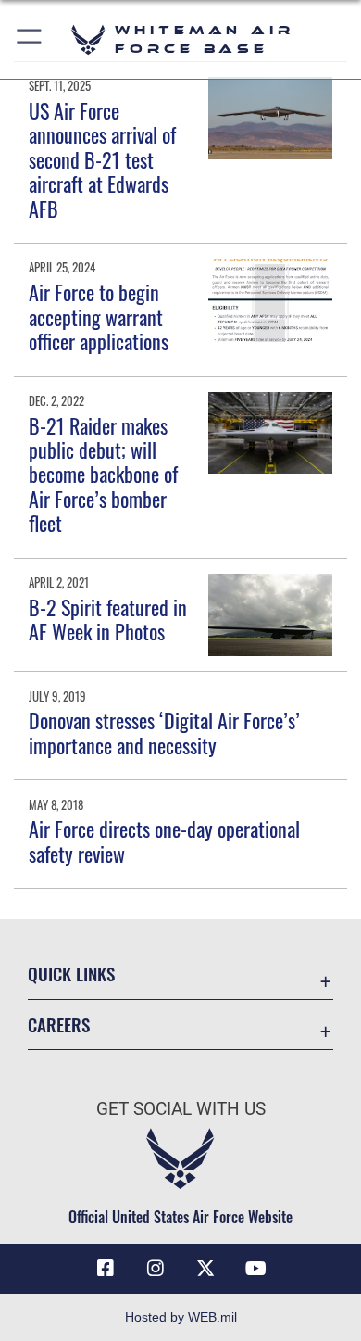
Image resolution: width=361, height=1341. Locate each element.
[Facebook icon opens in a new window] (105, 1269)
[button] (30, 39)
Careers (59, 1024)
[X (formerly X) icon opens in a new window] (205, 1269)
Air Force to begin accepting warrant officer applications (98, 316)
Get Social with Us (181, 1109)
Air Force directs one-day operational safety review (164, 840)
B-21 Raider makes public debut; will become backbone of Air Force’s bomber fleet (103, 474)
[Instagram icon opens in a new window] (155, 1269)
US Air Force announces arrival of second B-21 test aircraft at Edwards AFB (102, 159)
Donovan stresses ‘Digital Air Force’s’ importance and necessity (164, 732)
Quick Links (71, 973)
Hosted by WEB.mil (181, 1316)
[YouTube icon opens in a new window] (255, 1269)
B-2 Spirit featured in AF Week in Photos (108, 619)
